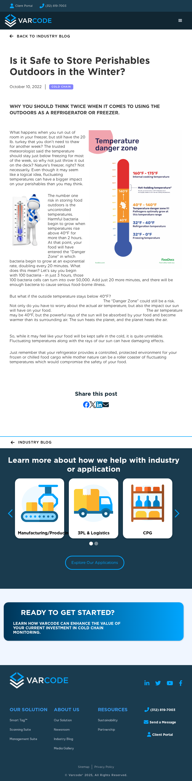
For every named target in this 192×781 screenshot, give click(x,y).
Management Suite (23, 739)
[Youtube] (170, 683)
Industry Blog (63, 739)
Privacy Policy (104, 767)
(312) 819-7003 (55, 5)
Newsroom (62, 729)
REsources (113, 709)
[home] (28, 21)
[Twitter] (158, 683)
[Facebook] (180, 683)
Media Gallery (64, 748)
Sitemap (83, 767)
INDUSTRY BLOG (35, 442)
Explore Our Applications (94, 562)
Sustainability (108, 720)
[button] (180, 21)
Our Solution (29, 709)
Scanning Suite (20, 729)
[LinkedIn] (146, 683)
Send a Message (163, 722)
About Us (66, 709)
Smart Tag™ (18, 720)
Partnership (106, 729)
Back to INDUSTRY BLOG (43, 36)
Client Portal (24, 5)
